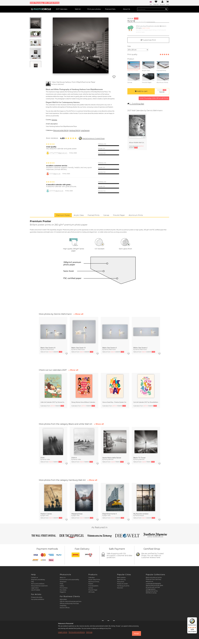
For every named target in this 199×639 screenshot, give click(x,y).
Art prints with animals (153, 587)
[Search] (166, 9)
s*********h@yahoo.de (56, 191)
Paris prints (120, 581)
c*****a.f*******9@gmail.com (58, 153)
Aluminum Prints (93, 581)
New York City (121, 579)
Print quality (132, 54)
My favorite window (140, 514)
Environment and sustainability (69, 579)
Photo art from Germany (153, 579)
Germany (54, 119)
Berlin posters (121, 577)
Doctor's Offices (65, 607)
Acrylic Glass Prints (94, 579)
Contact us (34, 577)
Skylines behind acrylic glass (154, 585)
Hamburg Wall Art (74, 130)
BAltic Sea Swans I (140, 348)
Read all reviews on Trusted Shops (93, 138)
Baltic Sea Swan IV (78, 348)
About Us (63, 577)
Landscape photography (153, 583)
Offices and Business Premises (69, 603)
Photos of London (122, 583)
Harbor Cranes (46, 514)
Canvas (90, 588)
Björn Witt (45, 515)
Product (130, 59)
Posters (90, 583)
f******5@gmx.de (55, 173)
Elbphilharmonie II (109, 514)
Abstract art (149, 581)
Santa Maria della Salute (111, 458)
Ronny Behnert (108, 459)
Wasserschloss (76, 514)
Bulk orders (63, 599)
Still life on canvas (151, 593)
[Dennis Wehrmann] (48, 83)
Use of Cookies (35, 590)
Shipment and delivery (38, 579)
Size (129, 46)
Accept (136, 633)
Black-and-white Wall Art (61, 130)
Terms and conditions (37, 583)
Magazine (63, 592)
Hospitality (63, 605)
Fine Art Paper (92, 590)
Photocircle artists (36, 597)
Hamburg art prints (123, 586)
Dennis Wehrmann (58, 84)
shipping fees (151, 21)
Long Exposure (85, 130)
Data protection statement (39, 586)
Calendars (91, 577)
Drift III (74, 458)
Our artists (63, 590)
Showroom (63, 581)
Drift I (43, 458)
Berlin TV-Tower (139, 458)
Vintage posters (150, 589)
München (120, 588)
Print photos (63, 588)
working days (136, 104)
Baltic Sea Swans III (48, 348)
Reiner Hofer (46, 459)
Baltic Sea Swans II (109, 348)
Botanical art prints (152, 591)
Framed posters (93, 586)
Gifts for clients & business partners (70, 601)
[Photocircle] (41, 9)
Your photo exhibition (37, 599)
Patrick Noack (139, 515)
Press (61, 583)
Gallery (62, 586)
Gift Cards (91, 592)
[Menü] (195, 618)
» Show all (78, 314)
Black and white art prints (154, 577)
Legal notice (35, 588)
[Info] (129, 63)
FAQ (32, 581)
